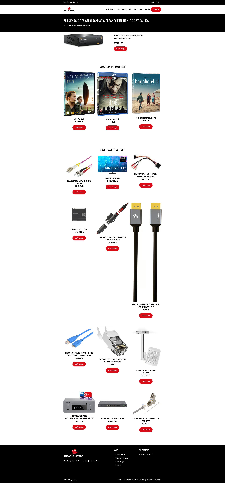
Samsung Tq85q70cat (112, 178)
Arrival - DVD (79, 119)
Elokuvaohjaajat (124, 9)
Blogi (147, 9)
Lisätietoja (120, 49)
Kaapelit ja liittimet (83, 25)
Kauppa (156, 9)
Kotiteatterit (70, 25)
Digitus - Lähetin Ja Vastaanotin (112, 418)
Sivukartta (157, 480)
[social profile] (77, 2)
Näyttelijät (138, 9)
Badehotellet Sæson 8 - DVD (146, 118)
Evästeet (135, 480)
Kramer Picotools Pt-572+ (79, 229)
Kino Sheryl (110, 9)
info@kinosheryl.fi (155, 2)
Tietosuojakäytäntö (145, 480)
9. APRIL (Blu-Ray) (112, 119)
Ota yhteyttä (127, 480)
